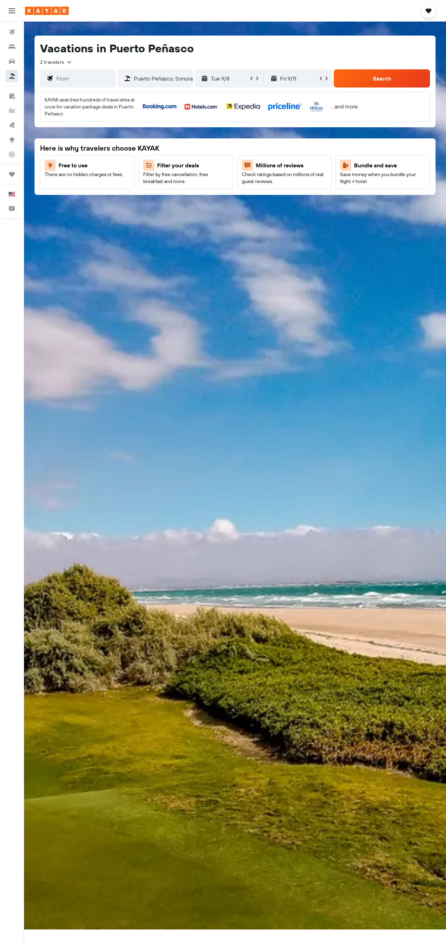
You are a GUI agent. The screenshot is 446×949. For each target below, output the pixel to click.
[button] (12, 10)
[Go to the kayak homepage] (47, 11)
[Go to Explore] (12, 140)
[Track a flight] (12, 154)
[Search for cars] (12, 61)
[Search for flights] (12, 32)
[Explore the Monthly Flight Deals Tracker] (12, 125)
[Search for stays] (12, 47)
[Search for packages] (12, 76)
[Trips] (12, 174)
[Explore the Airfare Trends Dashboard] (12, 110)
